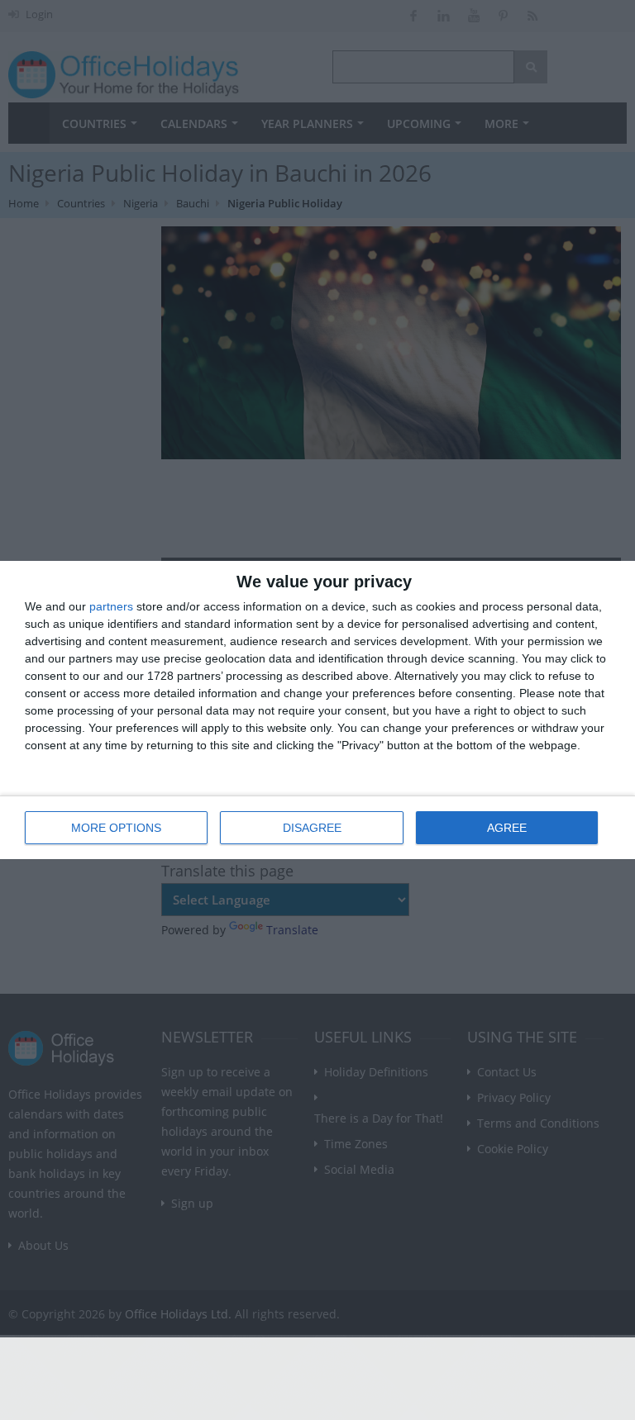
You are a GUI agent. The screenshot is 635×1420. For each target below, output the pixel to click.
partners (111, 606)
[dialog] (317, 710)
